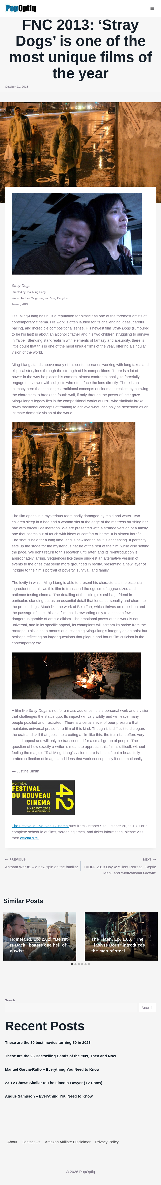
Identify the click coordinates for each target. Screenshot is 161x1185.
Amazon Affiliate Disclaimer (68, 1142)
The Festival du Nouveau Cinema (40, 826)
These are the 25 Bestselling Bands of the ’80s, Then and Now (60, 1056)
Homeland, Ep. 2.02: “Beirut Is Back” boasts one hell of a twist (39, 945)
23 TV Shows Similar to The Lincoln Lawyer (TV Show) (53, 1083)
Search (10, 1000)
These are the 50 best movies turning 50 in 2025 (48, 1042)
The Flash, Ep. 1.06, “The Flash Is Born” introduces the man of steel (118, 945)
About (12, 1142)
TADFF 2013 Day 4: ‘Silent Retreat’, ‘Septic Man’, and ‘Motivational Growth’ (120, 866)
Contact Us (31, 1142)
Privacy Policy (107, 1142)
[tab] (72, 964)
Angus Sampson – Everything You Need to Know (49, 1096)
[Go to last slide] (11, 936)
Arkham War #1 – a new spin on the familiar (41, 863)
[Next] (150, 936)
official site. (29, 838)
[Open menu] (152, 8)
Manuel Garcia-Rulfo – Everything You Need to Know (52, 1069)
